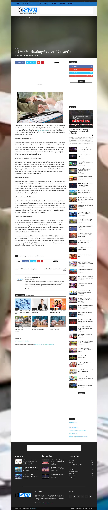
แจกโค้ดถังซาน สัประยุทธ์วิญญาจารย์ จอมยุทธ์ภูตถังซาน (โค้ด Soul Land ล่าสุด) (85, 235)
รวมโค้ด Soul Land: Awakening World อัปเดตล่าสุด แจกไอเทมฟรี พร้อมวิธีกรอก (30, 469)
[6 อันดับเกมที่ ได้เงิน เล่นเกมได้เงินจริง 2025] (73, 163)
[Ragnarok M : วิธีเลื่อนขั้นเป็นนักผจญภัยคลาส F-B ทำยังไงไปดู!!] (73, 343)
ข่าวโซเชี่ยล (72, 478)
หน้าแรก (16, 18)
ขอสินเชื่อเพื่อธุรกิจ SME (39, 256)
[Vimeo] (87, 1)
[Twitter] (85, 1)
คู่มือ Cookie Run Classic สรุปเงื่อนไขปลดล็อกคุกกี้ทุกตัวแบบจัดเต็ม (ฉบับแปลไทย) (30, 461)
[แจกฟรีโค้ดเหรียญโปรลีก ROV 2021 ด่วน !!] (73, 156)
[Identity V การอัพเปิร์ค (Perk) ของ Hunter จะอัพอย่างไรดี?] (73, 307)
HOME (17, 3)
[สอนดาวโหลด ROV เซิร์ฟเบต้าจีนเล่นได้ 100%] (73, 207)
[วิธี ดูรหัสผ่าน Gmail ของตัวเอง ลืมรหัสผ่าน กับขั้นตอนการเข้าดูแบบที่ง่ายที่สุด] (73, 292)
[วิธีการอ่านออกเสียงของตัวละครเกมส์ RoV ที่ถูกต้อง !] (73, 357)
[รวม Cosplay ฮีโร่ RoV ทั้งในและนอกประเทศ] (73, 364)
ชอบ (91, 66)
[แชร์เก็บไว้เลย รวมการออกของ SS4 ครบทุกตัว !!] (73, 285)
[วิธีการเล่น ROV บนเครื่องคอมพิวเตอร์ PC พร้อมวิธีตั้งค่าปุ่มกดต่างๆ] (73, 350)
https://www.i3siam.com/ (29, 279)
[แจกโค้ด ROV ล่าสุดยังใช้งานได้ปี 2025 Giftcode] (73, 228)
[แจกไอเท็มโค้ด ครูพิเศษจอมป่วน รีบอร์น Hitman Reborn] (73, 371)
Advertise (44, 1)
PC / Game (62, 3)
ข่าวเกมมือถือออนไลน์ (36, 3)
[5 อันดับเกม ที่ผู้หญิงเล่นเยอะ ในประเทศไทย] (73, 336)
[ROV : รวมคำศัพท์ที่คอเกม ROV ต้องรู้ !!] (73, 256)
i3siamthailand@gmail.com (46, 503)
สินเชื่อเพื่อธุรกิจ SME (43, 130)
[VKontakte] (90, 1)
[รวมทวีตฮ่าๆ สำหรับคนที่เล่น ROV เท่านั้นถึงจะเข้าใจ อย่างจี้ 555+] (73, 385)
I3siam (71, 467)
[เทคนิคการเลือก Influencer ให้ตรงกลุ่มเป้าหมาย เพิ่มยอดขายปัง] (58, 304)
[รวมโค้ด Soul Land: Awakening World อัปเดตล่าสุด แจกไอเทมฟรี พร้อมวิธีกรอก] (18, 469)
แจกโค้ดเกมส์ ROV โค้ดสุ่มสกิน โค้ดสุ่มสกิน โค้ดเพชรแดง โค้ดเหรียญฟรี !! (79, 131)
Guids (40, 1)
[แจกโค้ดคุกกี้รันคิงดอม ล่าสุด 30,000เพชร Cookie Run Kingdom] (73, 171)
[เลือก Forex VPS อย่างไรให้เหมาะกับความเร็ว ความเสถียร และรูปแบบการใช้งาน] (23, 304)
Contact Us (85, 508)
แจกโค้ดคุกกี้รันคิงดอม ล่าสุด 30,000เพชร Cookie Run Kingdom (84, 171)
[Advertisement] (66, 10)
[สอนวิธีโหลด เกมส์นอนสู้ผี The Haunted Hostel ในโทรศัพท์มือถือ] (73, 321)
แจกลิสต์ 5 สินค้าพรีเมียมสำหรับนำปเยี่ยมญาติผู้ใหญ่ (55, 269)
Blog (48, 1)
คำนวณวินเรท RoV (73, 427)
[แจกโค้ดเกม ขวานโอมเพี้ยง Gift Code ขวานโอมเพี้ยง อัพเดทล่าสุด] (73, 378)
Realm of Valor (72, 476)
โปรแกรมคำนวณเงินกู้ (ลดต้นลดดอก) (77, 430)
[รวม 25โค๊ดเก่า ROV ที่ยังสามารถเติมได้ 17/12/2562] (73, 249)
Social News (72, 473)
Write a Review (79, 508)
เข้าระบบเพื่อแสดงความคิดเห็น (22, 341)
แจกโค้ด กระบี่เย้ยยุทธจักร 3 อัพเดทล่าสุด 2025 (26, 269)
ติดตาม (91, 69)
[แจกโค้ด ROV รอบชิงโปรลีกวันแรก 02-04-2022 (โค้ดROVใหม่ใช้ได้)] (73, 328)
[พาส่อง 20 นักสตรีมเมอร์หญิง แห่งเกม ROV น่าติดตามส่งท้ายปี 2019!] (73, 278)
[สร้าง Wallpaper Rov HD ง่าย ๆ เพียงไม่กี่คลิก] (73, 314)
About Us (70, 3)
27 (92, 135)
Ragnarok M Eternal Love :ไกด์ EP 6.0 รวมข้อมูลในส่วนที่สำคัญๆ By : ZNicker (85, 264)
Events (36, 1)
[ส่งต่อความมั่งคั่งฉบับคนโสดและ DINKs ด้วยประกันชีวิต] (58, 321)
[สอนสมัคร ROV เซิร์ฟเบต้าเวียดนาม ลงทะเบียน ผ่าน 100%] (73, 149)
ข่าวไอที (71, 462)
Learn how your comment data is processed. (43, 344)
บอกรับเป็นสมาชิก (89, 75)
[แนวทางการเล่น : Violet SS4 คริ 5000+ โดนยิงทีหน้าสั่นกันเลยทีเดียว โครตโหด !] (73, 300)
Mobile (46, 3)
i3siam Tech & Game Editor (22, 55)
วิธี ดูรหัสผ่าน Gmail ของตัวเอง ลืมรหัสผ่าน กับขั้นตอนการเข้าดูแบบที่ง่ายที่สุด (85, 292)
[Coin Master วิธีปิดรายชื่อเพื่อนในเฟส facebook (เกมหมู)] (73, 271)
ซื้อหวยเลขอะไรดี (73, 433)
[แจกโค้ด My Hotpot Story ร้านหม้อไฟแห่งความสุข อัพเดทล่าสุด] (73, 178)
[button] (91, 4)
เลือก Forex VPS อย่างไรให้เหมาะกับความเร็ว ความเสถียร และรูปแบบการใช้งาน (22, 312)
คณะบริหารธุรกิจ (33, 508)
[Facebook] (80, 1)
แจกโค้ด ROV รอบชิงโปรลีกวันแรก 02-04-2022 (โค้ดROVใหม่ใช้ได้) (85, 328)
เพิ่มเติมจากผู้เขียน (30, 295)
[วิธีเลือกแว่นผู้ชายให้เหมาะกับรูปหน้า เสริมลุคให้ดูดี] (40, 304)
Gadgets (53, 3)
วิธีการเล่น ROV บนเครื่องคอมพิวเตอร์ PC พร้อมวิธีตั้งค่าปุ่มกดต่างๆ (85, 350)
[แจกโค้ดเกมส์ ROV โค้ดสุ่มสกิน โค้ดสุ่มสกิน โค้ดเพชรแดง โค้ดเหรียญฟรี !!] (81, 119)
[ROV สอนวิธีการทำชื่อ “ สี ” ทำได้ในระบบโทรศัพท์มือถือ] (73, 185)
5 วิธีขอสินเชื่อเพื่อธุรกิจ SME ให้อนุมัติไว (26, 256)
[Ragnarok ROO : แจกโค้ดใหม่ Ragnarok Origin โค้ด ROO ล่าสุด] (73, 192)
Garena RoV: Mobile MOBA (75, 126)
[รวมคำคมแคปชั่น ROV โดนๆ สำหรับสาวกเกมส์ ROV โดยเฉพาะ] (73, 214)
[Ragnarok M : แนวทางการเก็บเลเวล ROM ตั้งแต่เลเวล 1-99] (73, 221)
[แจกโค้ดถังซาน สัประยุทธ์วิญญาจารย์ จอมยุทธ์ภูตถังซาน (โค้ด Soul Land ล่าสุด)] (73, 235)
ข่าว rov (71, 469)
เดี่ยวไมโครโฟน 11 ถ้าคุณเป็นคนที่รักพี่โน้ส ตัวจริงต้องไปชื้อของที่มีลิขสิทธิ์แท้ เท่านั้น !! (85, 199)
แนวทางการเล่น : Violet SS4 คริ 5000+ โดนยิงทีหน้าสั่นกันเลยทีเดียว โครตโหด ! (85, 300)
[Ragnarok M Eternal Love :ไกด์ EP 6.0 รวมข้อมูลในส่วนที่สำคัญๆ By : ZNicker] (73, 263)
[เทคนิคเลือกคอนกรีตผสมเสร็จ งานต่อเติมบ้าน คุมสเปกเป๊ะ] (23, 321)
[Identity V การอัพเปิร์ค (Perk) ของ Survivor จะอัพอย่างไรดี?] (73, 242)
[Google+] (82, 1)
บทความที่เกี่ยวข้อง (20, 295)
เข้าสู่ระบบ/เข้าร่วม (30, 1)
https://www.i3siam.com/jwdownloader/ (78, 436)
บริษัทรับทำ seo (73, 422)
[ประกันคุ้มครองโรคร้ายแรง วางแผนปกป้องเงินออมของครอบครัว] (40, 321)
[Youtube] (92, 1)
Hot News (25, 3)
